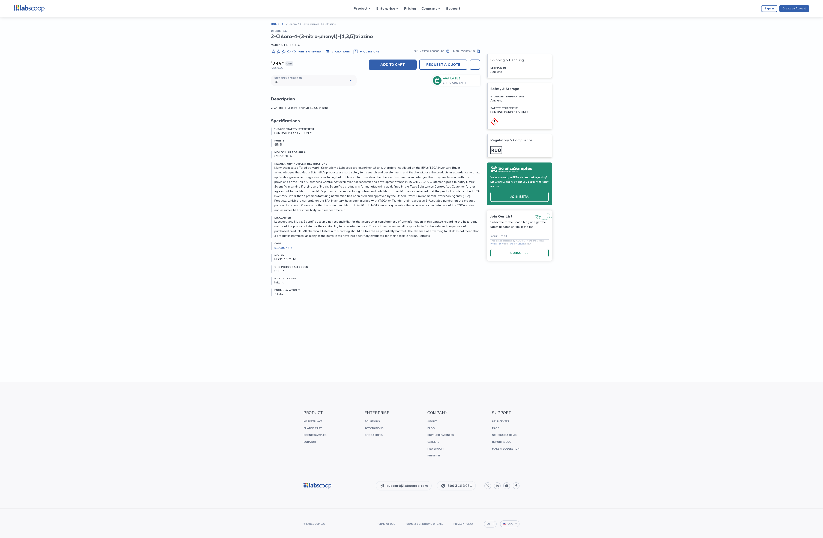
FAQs (495, 428)
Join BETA (520, 196)
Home (275, 24)
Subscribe (519, 253)
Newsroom (435, 448)
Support (453, 8)
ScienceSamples (314, 435)
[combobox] (490, 524)
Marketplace (312, 421)
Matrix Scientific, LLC (285, 45)
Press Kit (433, 455)
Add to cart (392, 64)
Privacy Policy (496, 244)
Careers (433, 442)
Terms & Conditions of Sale (424, 524)
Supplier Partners (440, 435)
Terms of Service (516, 244)
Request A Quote (443, 64)
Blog (431, 428)
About (432, 421)
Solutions (372, 421)
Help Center (500, 421)
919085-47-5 (283, 248)
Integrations (374, 428)
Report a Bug (501, 442)
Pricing (410, 8)
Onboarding (374, 435)
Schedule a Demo (504, 435)
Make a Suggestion (506, 448)
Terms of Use (386, 524)
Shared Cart (312, 428)
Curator (309, 442)
